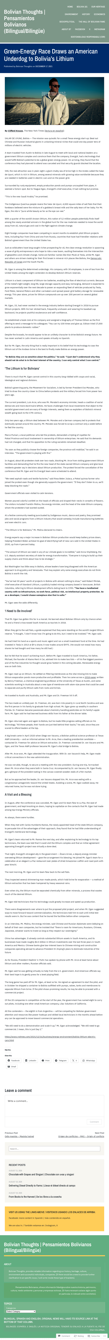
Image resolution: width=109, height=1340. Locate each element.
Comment (94, 1122)
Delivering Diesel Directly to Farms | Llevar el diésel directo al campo (42, 1185)
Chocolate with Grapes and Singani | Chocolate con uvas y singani (41, 1174)
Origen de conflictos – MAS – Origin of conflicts (81, 1136)
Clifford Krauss (15, 130)
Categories (11, 1308)
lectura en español (54, 130)
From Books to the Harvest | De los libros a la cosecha (35, 1196)
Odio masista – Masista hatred (19, 1136)
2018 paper (90, 677)
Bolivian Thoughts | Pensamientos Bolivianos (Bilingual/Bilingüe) (24, 21)
